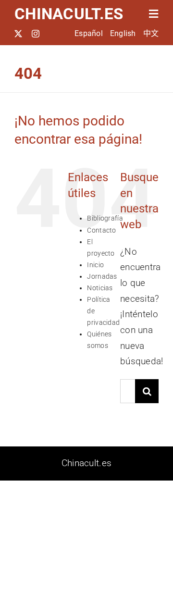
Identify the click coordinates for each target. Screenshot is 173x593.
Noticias (99, 288)
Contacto (101, 230)
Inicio (95, 265)
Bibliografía (105, 218)
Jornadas (102, 276)
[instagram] (35, 33)
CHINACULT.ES (68, 13)
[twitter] (18, 33)
